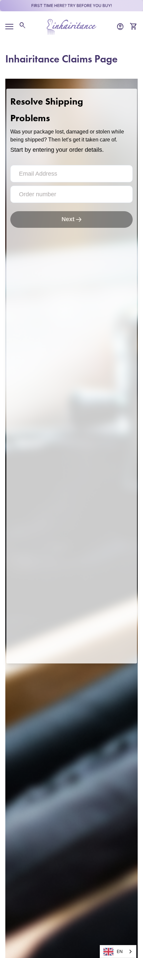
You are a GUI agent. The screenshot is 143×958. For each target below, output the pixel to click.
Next (68, 219)
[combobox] (118, 951)
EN (120, 951)
